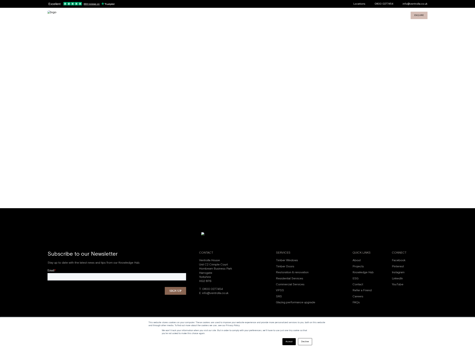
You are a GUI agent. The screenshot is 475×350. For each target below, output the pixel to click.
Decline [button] (305, 341)
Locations (359, 4)
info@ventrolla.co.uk (415, 4)
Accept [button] (289, 341)
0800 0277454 (384, 4)
